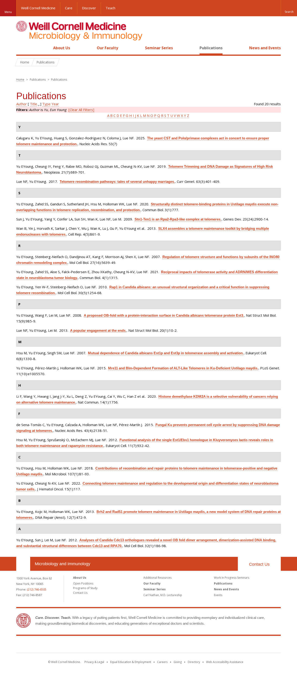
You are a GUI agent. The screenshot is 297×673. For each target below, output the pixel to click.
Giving (178, 662)
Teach (110, 8)
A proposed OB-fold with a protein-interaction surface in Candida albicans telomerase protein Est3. (164, 315)
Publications (211, 47)
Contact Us (259, 564)
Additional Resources (157, 578)
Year (55, 104)
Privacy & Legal (94, 662)
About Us (61, 47)
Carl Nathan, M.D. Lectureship (162, 595)
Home (21, 48)
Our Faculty (107, 47)
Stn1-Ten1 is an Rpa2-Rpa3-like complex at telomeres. (178, 219)
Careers (162, 662)
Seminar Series (159, 47)
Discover (89, 8)
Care (68, 8)
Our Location (23, 564)
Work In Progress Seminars (231, 578)
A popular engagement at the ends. (98, 330)
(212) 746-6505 (36, 589)
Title (33, 104)
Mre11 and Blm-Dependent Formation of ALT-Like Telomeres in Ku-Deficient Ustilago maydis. (183, 368)
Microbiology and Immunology (62, 563)
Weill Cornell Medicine (38, 8)
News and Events (265, 47)
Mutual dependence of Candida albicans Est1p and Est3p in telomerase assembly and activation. (166, 353)
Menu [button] (8, 12)
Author (21, 104)
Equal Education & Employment (130, 662)
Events (218, 595)
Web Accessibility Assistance (224, 662)
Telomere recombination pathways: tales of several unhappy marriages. (117, 182)
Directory (194, 662)
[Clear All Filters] (81, 109)
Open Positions (83, 583)
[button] (289, 8)
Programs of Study (85, 588)
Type (46, 104)
